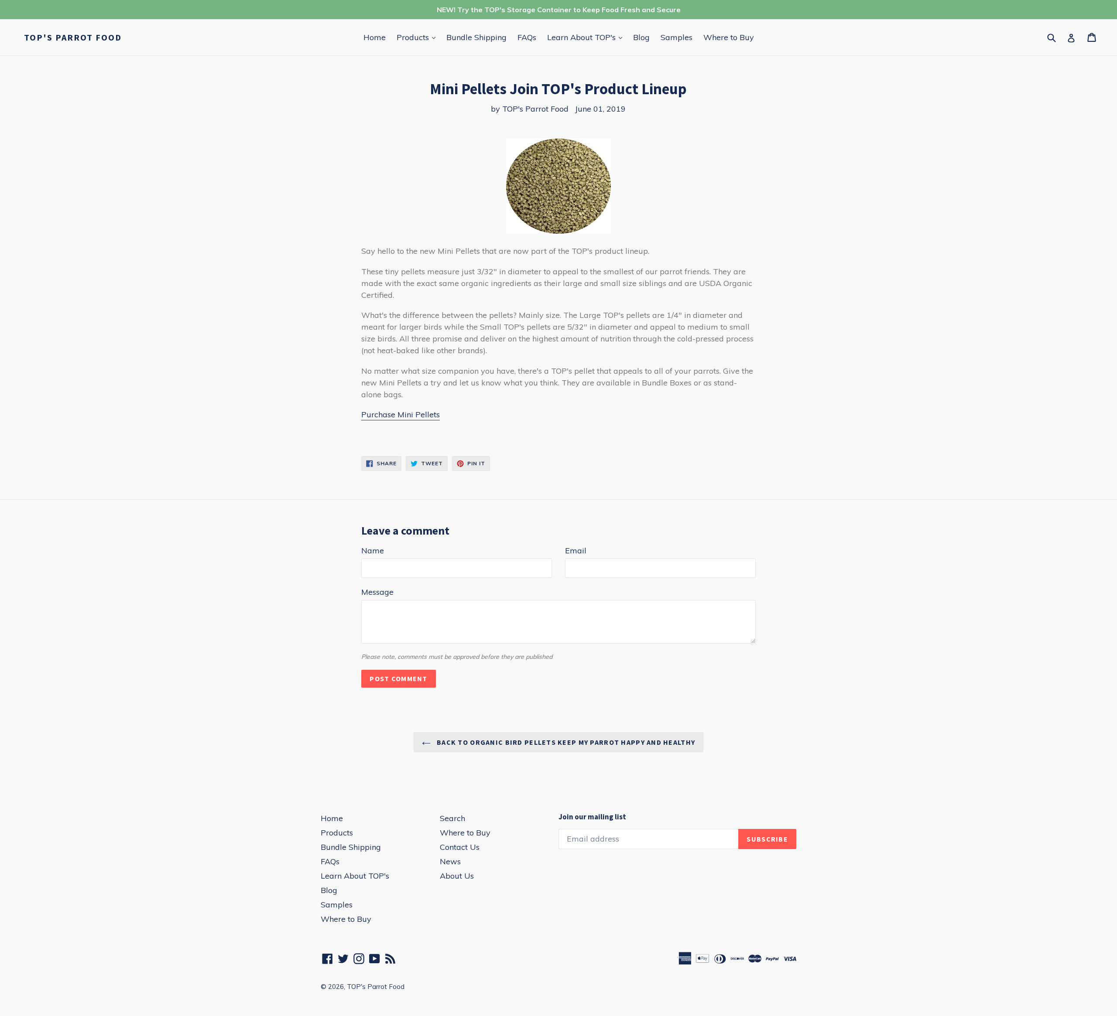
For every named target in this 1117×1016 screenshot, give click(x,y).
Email (575, 551)
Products (418, 37)
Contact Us (460, 847)
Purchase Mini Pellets (400, 414)
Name (372, 551)
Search (452, 818)
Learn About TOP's (587, 37)
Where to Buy (728, 37)
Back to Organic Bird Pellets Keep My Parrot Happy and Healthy (565, 742)
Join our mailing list (592, 816)
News (450, 861)
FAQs (526, 37)
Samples (676, 37)
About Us (457, 876)
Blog (641, 37)
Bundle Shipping (476, 37)
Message (377, 592)
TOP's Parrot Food (73, 37)
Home (374, 37)
